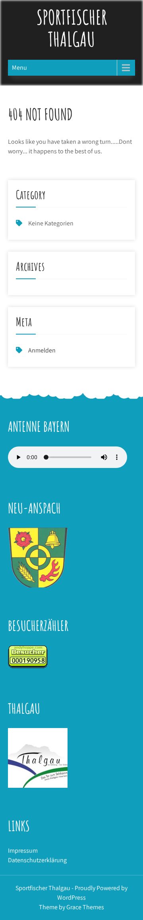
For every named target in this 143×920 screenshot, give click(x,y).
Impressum (23, 850)
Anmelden (42, 350)
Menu (19, 67)
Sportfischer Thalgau (72, 27)
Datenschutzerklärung (37, 860)
